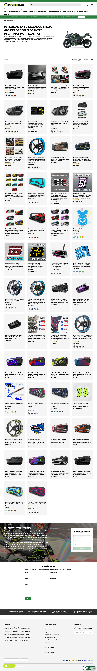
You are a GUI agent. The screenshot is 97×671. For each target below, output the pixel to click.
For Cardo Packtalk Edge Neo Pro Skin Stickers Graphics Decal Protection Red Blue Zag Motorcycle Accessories (36, 374)
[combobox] (55, 4)
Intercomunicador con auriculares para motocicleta (34, 11)
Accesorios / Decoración (68, 11)
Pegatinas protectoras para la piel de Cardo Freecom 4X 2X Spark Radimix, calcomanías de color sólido (36, 195)
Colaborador (7, 14)
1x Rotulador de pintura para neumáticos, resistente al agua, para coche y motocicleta (14, 405)
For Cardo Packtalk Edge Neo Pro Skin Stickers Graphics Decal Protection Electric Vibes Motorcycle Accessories (36, 473)
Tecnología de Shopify (20, 666)
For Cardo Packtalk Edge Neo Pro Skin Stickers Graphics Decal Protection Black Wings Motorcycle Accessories (60, 473)
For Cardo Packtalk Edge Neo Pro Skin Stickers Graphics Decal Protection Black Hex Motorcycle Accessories (82, 473)
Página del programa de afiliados (52, 639)
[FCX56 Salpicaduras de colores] (9, 511)
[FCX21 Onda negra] (35, 237)
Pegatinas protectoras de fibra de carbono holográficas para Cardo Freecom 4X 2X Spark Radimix (80, 123)
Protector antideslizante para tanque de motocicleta (82, 229)
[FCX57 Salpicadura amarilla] (12, 511)
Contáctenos (47, 644)
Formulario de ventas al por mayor (52, 634)
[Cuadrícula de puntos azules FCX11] (55, 412)
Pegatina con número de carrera (27, 8)
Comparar (74, 59)
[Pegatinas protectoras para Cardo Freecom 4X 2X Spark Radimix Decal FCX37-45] (37, 392)
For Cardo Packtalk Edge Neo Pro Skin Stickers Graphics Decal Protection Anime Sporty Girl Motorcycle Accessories (59, 441)
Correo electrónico (53, 572)
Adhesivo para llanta (69, 8)
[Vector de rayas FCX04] (37, 512)
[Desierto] (60, 131)
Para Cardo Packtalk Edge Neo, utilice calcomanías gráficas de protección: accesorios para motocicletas (81, 87)
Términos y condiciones (50, 655)
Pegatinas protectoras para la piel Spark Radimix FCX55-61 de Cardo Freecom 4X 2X (14, 504)
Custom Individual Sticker (42, 8)
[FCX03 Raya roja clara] (35, 512)
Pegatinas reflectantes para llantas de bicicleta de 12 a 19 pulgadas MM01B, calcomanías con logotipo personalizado (82, 265)
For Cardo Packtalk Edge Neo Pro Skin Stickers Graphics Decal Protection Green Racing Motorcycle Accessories (60, 374)
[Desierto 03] (15, 131)
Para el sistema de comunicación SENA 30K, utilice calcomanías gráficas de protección (59, 123)
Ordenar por (6, 59)
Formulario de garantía (50, 637)
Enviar (28, 598)
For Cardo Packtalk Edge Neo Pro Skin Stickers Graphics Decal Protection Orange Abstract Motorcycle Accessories (82, 441)
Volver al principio (48, 616)
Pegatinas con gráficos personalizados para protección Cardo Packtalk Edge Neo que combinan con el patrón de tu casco (60, 87)
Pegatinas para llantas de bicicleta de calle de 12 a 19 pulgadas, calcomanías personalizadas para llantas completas (14, 441)
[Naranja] (12, 96)
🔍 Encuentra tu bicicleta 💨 (10, 8)
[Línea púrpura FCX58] (15, 511)
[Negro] (32, 202)
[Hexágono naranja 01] (9, 131)
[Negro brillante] (32, 167)
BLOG (67, 1)
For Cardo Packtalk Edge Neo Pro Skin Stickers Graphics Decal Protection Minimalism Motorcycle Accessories (13, 473)
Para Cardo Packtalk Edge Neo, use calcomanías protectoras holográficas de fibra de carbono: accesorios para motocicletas (37, 88)
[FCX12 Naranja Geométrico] (57, 412)
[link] (36, 519)
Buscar (46, 629)
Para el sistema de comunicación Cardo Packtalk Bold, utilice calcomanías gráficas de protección (59, 265)
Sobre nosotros (48, 642)
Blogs (46, 632)
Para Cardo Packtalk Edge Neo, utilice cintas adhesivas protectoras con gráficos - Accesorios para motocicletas (14, 195)
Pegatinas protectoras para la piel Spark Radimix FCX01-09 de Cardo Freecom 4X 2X (37, 504)
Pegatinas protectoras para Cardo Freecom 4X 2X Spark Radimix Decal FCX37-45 (36, 405)
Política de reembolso (49, 647)
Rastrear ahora (15, 1)
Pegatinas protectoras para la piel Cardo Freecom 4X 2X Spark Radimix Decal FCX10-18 (59, 405)
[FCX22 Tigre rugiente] (37, 237)
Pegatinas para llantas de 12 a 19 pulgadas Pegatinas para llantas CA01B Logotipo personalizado (14, 301)
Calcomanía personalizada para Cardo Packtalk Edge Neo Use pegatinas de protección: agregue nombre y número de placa (82, 160)
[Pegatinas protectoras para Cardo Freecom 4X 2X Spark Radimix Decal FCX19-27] (37, 217)
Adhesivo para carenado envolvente (12, 11)
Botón (81, 16)
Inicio (5, 20)
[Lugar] (57, 131)
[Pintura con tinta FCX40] (37, 413)
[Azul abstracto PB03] (57, 273)
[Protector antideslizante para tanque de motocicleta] (82, 217)
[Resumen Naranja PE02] (77, 96)
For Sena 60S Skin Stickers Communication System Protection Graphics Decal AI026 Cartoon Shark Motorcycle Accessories (36, 441)
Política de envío (48, 649)
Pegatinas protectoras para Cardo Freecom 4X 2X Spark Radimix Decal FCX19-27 (36, 230)
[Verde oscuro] (37, 167)
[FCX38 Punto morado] (32, 413)
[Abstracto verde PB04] (60, 273)
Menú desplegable (53, 578)
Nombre (26, 572)
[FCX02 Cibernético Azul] (32, 512)
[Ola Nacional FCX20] (32, 237)
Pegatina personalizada (54, 11)
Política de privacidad (49, 652)
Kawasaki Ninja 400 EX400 (11, 20)
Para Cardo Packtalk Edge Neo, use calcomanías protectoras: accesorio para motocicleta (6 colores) (14, 87)
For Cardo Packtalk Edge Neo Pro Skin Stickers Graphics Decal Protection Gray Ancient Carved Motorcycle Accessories (59, 301)
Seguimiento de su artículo (82, 11)
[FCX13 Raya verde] (60, 412)
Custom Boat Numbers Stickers (57, 8)
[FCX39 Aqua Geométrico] (35, 413)
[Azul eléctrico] (37, 202)
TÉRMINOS (72, 1)
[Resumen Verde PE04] (83, 96)
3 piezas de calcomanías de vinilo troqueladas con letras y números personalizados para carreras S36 (80, 405)
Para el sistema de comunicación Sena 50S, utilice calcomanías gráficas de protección (13, 123)
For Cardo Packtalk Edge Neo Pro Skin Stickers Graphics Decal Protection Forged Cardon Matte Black (13, 337)
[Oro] (9, 412)
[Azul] (9, 96)
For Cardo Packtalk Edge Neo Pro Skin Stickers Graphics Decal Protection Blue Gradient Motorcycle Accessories (82, 374)
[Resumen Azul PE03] (80, 96)
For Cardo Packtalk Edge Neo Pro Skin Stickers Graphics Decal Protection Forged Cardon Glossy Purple (81, 301)
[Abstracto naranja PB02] (55, 273)
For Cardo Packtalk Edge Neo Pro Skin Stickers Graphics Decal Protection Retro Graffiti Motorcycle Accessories (14, 374)
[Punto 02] (12, 131)
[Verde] (80, 237)
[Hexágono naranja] (55, 131)
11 (52, 518)
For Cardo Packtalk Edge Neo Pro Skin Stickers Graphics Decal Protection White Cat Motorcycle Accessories (60, 159)
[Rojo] (15, 96)
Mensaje (26, 584)
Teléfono (26, 578)
